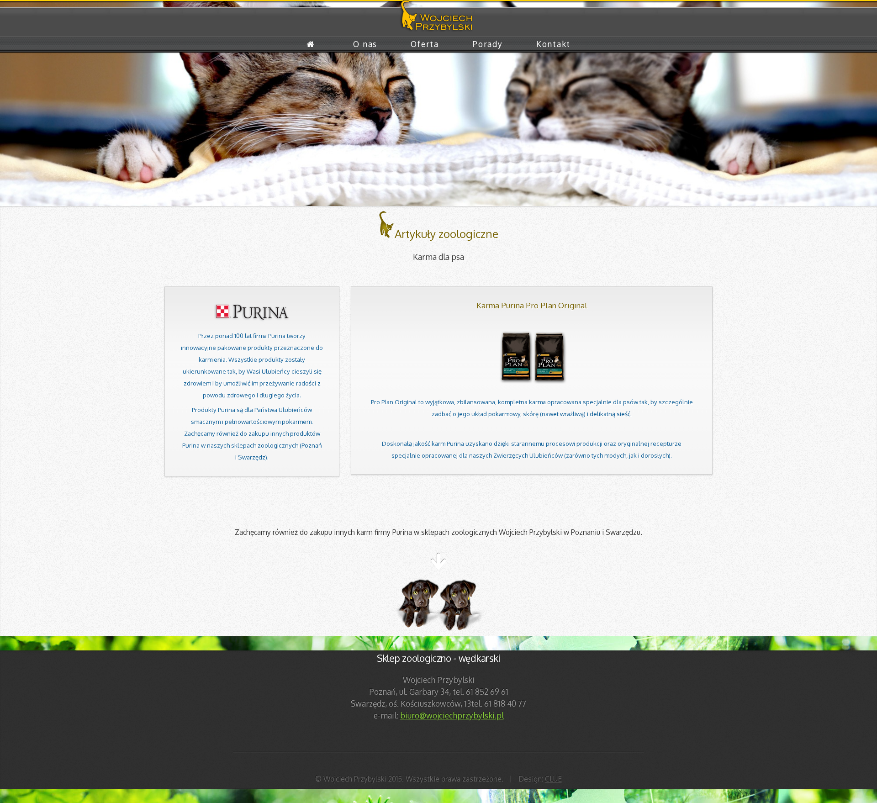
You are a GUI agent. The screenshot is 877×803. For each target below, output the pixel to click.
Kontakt (553, 44)
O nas (365, 44)
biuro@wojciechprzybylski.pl (452, 715)
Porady (487, 44)
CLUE (553, 778)
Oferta (424, 44)
